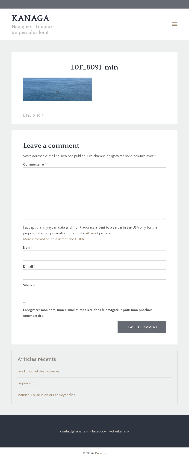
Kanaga (100, 453)
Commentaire (34, 164)
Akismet (92, 233)
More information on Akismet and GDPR (53, 239)
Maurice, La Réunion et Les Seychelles (46, 395)
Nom (28, 248)
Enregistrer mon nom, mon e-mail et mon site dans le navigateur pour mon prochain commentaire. (88, 313)
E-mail (29, 267)
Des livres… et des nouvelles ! (39, 371)
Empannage (26, 383)
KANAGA (30, 18)
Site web (29, 285)
